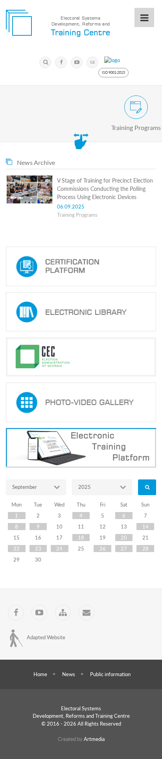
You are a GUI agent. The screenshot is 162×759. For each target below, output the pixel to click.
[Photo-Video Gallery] (81, 402)
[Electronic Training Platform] (81, 448)
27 (124, 548)
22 (16, 548)
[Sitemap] (63, 612)
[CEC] (81, 357)
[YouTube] (77, 62)
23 (38, 548)
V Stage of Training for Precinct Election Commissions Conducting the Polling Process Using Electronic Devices (105, 188)
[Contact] (86, 612)
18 (81, 537)
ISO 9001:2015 (113, 72)
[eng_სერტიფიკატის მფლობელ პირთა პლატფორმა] (81, 266)
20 (124, 537)
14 (145, 526)
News (68, 674)
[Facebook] (61, 62)
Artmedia (94, 739)
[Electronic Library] (81, 312)
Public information (110, 674)
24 (59, 548)
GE (92, 62)
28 (145, 548)
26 (102, 548)
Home (40, 674)
